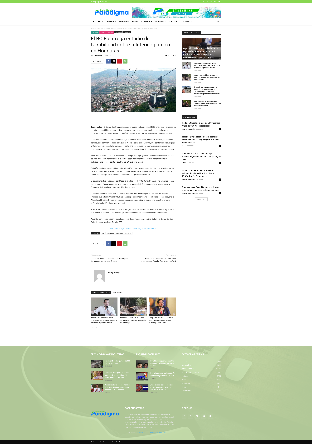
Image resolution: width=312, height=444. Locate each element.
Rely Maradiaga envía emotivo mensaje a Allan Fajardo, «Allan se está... (162, 363)
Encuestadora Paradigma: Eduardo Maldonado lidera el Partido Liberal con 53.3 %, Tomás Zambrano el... (200, 173)
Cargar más (200, 199)
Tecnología (186, 22)
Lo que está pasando (107, 32)
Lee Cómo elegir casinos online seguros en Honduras (133, 228)
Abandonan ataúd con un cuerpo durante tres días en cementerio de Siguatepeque (133, 320)
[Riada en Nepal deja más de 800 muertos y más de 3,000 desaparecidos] (97, 364)
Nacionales (118, 32)
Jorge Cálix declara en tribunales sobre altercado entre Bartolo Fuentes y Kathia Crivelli (161, 320)
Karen (184, 146)
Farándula (146, 22)
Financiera (110, 233)
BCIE (103, 233)
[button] (218, 22)
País (100, 22)
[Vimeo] (211, 1)
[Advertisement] (133, 119)
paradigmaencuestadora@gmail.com (151, 432)
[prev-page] (92, 327)
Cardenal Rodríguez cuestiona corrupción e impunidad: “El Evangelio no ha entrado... (117, 375)
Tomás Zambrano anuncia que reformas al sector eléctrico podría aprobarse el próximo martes (104, 320)
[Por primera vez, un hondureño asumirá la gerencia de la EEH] (142, 376)
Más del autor (118, 292)
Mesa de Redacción (189, 57)
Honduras (119, 233)
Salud (135, 22)
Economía (124, 22)
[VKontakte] (215, 1)
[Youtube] (219, 1)
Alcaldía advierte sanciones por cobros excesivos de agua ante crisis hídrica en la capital (207, 103)
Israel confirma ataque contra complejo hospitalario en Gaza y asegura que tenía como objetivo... (200, 140)
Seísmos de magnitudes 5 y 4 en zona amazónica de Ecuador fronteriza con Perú (158, 259)
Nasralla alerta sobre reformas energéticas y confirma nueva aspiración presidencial (117, 387)
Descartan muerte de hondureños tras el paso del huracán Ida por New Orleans (109, 259)
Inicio (92, 28)
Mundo (110, 22)
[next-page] (96, 327)
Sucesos (173, 22)
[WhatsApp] (125, 61)
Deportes (159, 22)
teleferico (128, 233)
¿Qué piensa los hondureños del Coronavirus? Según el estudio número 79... (161, 387)
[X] (207, 1)
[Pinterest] (119, 61)
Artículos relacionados (101, 292)
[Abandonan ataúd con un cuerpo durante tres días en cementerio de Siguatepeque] (133, 307)
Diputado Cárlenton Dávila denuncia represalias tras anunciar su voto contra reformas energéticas (200, 51)
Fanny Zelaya (98, 55)
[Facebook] (203, 1)
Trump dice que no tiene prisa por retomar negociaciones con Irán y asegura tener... (201, 156)
